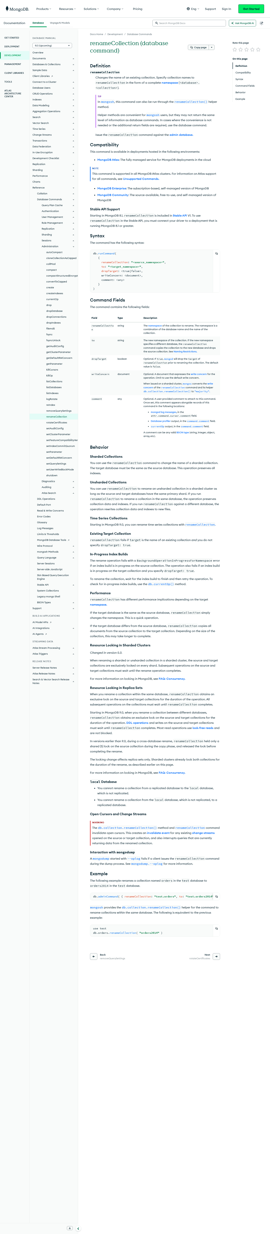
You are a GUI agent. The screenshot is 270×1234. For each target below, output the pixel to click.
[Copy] (216, 253)
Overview (38, 52)
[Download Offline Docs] (70, 1228)
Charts (36, 181)
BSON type (183, 432)
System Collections (48, 590)
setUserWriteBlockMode (60, 469)
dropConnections (56, 316)
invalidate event (158, 833)
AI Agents (38, 633)
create (50, 287)
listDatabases (54, 387)
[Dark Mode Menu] (261, 23)
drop (49, 305)
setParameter (54, 451)
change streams (203, 833)
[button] (193, 8)
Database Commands (139, 34)
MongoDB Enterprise (111, 188)
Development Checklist (46, 158)
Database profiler (161, 421)
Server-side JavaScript (49, 569)
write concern (199, 374)
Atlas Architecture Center (12, 93)
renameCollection (56, 416)
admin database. (181, 135)
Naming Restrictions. (185, 351)
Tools (8, 81)
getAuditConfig (55, 346)
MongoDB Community (112, 195)
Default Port (44, 504)
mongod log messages (163, 412)
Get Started (251, 9)
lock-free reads (202, 728)
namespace (170, 82)
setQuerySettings (56, 463)
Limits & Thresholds (48, 534)
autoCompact (54, 252)
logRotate (51, 399)
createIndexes (54, 293)
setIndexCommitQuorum (60, 445)
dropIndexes (53, 322)
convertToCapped (56, 281)
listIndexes (52, 393)
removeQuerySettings (58, 410)
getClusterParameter (58, 352)
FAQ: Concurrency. (172, 678)
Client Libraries (14, 73)
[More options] (212, 47)
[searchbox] (189, 23)
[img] (235, 49)
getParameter (54, 363)
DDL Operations (46, 498)
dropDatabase (54, 310)
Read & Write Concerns (50, 510)
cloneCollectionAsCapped (61, 258)
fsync (49, 334)
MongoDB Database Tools (51, 539)
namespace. (98, 604)
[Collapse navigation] (78, 1228)
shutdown (51, 475)
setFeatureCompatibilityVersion (62, 440)
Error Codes (44, 516)
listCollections (54, 381)
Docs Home (96, 34)
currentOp (52, 299)
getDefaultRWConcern (59, 357)
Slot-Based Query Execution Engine (53, 577)
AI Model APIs (40, 622)
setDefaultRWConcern (59, 457)
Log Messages (45, 528)
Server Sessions (46, 563)
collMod (50, 263)
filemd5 (50, 328)
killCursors (52, 369)
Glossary (42, 522)
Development (115, 34)
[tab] (38, 22)
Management (12, 64)
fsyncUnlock (53, 340)
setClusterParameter (58, 434)
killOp (49, 375)
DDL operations (137, 723)
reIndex (50, 404)
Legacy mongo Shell (48, 596)
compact (51, 269)
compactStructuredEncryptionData (62, 275)
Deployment (11, 46)
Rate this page (241, 42)
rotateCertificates (56, 422)
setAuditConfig (55, 428)
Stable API (180, 215)
